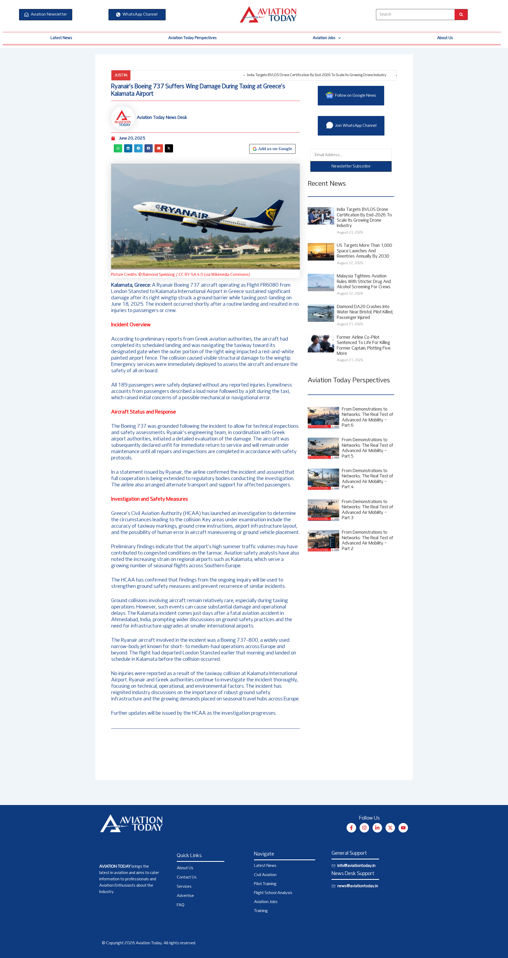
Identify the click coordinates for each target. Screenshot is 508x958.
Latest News (61, 38)
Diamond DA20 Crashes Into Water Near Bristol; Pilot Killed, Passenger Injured (365, 312)
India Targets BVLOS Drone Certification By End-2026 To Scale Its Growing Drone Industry (294, 75)
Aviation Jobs (324, 38)
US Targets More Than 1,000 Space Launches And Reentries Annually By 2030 (364, 251)
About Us (445, 38)
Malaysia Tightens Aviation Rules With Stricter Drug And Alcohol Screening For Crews (364, 281)
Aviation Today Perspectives (192, 38)
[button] (118, 148)
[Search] (461, 14)
